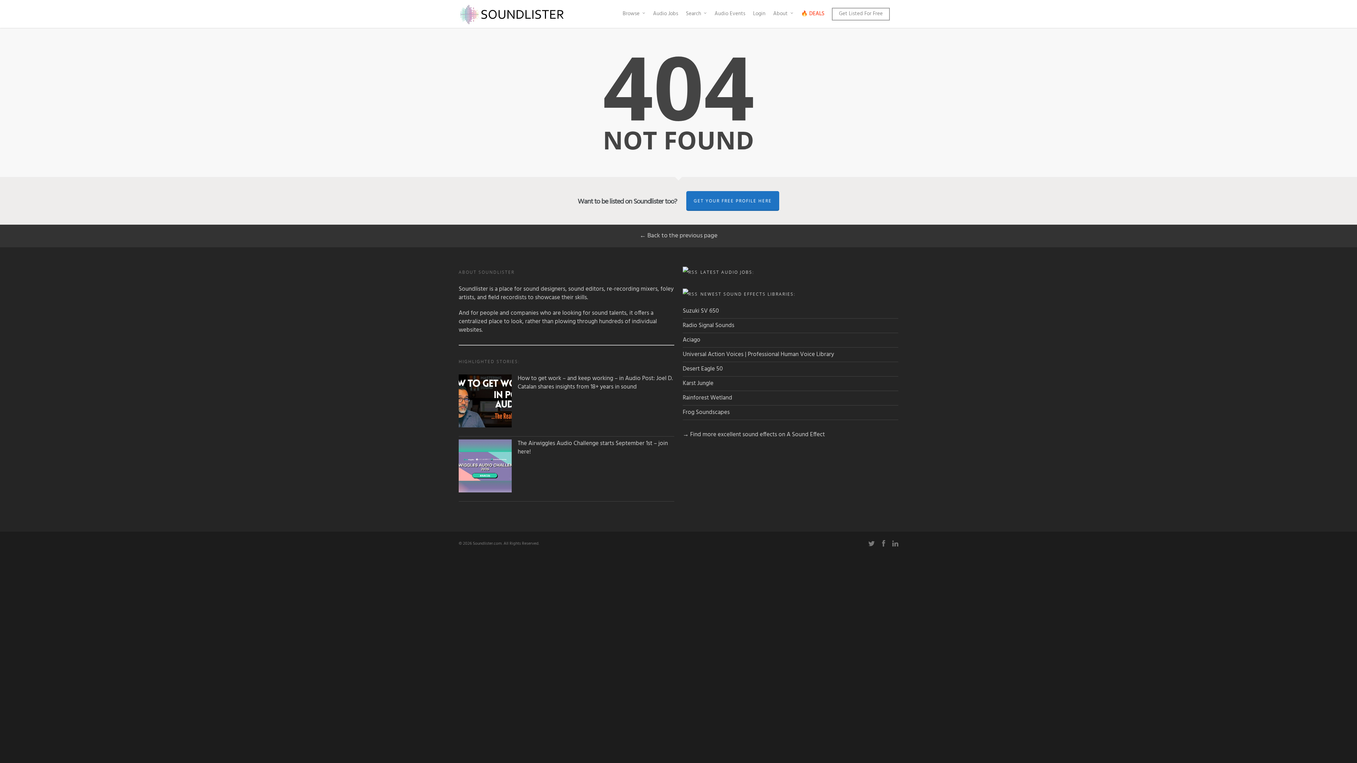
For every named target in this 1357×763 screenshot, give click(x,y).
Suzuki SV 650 (701, 311)
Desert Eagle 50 (703, 369)
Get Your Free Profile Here (733, 201)
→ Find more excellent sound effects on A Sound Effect (754, 434)
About (780, 14)
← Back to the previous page (678, 236)
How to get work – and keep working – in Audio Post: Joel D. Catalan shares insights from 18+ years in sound (595, 382)
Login (759, 14)
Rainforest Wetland (707, 398)
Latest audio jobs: (727, 272)
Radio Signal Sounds (708, 325)
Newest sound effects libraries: (747, 294)
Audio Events (730, 14)
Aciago (691, 340)
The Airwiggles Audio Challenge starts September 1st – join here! (593, 447)
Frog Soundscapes (706, 412)
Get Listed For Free (861, 14)
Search (693, 14)
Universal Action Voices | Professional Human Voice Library (758, 354)
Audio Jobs (665, 14)
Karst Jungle (698, 383)
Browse (631, 14)
